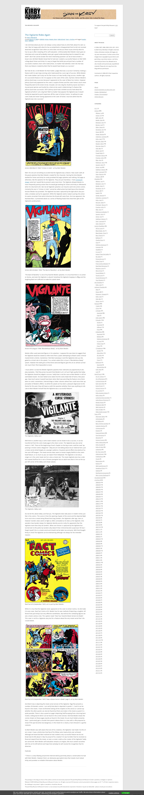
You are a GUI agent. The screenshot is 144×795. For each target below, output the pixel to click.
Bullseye (98, 238)
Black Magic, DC (100, 231)
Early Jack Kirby (100, 384)
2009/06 (98, 574)
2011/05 (98, 628)
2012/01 (98, 647)
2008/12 (98, 560)
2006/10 (98, 499)
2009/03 (42, 39)
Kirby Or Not (99, 447)
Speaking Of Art (100, 468)
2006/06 (98, 489)
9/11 (96, 108)
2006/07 (98, 492)
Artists (47, 39)
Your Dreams (99, 280)
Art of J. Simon (100, 376)
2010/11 (98, 614)
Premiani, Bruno (100, 155)
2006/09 (98, 496)
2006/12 (98, 503)
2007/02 (98, 508)
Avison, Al (98, 115)
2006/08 (98, 494)
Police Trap (99, 261)
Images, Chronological (101, 94)
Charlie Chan (99, 240)
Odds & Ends (61, 39)
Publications (99, 456)
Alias (97, 289)
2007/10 (98, 527)
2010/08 (98, 607)
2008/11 (98, 558)
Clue (97, 242)
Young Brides (99, 273)
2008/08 (98, 550)
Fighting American (101, 245)
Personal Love (100, 259)
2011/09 (98, 638)
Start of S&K (99, 409)
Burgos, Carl (99, 125)
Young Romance (100, 278)
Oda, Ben (98, 148)
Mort (26, 41)
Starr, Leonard (100, 172)
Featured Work (100, 433)
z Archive (72, 39)
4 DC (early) (99, 318)
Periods (97, 304)
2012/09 (98, 666)
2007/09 (98, 525)
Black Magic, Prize (101, 233)
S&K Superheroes (101, 466)
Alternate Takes (100, 416)
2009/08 (98, 579)
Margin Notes (100, 402)
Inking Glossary (99, 97)
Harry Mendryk (32, 37)
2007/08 (98, 522)
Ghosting (98, 438)
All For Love (99, 228)
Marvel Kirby (100, 367)
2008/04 (98, 541)
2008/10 (98, 555)
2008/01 (98, 534)
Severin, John (99, 165)
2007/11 (98, 529)
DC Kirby (99, 355)
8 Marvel (98, 362)
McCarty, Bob (100, 141)
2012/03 (98, 652)
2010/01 (98, 590)
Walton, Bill (99, 177)
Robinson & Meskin (101, 212)
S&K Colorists (99, 407)
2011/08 (98, 635)
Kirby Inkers (99, 395)
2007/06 (98, 518)
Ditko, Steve (99, 127)
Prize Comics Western (102, 264)
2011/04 (98, 626)
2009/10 (98, 583)
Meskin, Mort (53, 39)
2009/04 (98, 569)
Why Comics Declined (102, 475)
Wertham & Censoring (102, 473)
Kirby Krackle (99, 445)
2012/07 (98, 661)
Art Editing (99, 421)
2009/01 (98, 562)
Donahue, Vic (99, 130)
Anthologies (99, 419)
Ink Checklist (98, 282)
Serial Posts (98, 374)
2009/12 (98, 588)
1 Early (98, 306)
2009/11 (98, 586)
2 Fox (97, 308)
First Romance (100, 435)
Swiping (98, 471)
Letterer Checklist (100, 287)
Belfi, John (98, 118)
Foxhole (98, 247)
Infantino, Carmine (101, 137)
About (96, 87)
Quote (97, 459)
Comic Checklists (99, 226)
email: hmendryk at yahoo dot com (105, 90)
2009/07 (98, 576)
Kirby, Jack (99, 139)
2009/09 (98, 581)
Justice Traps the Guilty (102, 254)
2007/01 (98, 506)
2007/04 (98, 513)
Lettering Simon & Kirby (103, 398)
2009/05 (98, 572)
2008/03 (98, 539)
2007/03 (98, 511)
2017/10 (98, 673)
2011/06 (98, 630)
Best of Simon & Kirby (102, 423)
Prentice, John (100, 158)
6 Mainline (99, 332)
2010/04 (98, 598)
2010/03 (98, 595)
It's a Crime (99, 391)
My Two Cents (100, 452)
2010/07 (98, 605)
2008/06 (98, 546)
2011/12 (98, 645)
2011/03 (98, 623)
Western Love (100, 268)
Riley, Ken (98, 160)
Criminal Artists (100, 381)
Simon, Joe (99, 167)
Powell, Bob (99, 153)
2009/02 (98, 565)
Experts (98, 431)
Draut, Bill (98, 132)
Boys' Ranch (99, 235)
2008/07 (98, 548)
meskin (84, 39)
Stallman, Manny (101, 170)
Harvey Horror (100, 388)
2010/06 (98, 602)
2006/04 (98, 485)
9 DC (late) (99, 369)
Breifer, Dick (99, 120)
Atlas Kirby (100, 353)
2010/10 (98, 612)
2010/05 (98, 600)
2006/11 (98, 501)
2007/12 (98, 532)
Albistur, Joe (99, 181)
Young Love (99, 275)
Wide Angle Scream (101, 412)
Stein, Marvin (99, 174)
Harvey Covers (100, 440)
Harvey (99, 358)
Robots (98, 463)
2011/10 (98, 640)
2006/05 (98, 487)
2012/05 (98, 656)
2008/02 (98, 536)
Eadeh (97, 193)
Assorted (99, 313)
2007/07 (98, 520)
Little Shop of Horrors (102, 400)
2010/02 (98, 593)
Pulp (98, 315)
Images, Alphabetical (100, 92)
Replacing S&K (100, 405)
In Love (98, 252)
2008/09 (98, 553)
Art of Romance (100, 379)
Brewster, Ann (100, 122)
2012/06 (98, 659)
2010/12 (98, 616)
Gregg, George (100, 134)
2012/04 (98, 654)
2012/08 (98, 663)
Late (97, 372)
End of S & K (99, 386)
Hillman (99, 327)
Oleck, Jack (99, 151)
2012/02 (98, 649)
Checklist (97, 179)
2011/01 (98, 619)
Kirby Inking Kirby (101, 442)
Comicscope (99, 428)
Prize (98, 329)
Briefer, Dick (99, 186)
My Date (98, 257)
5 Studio (98, 320)
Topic (67, 39)
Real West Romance (101, 266)
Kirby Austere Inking (101, 393)
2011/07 (98, 633)
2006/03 (98, 482)
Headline (98, 249)
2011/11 (98, 642)
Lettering (98, 449)
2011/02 (98, 621)
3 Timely (98, 311)
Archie (99, 322)
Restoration (99, 461)
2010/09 (98, 609)
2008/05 (98, 543)
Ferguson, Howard (101, 294)
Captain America (100, 426)
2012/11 (98, 670)
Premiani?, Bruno (101, 205)
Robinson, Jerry (100, 162)
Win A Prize (99, 271)
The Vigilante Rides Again (37, 34)
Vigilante (31, 41)
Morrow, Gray (100, 146)
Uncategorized (99, 478)
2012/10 (98, 668)
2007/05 (98, 515)
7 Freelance (99, 348)
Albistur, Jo (99, 113)
